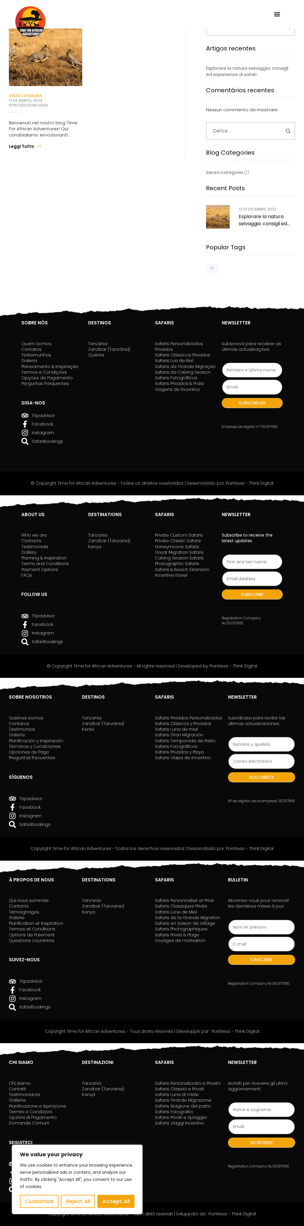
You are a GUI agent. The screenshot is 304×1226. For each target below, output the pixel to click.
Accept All (116, 1201)
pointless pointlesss (28, 105)
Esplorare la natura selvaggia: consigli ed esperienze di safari (247, 71)
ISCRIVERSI (262, 1142)
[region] (77, 1179)
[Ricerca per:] (250, 131)
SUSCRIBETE (261, 777)
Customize (39, 1201)
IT (212, 269)
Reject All (78, 1201)
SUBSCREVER (252, 403)
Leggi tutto (21, 146)
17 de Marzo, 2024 (25, 100)
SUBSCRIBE (252, 594)
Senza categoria (25, 95)
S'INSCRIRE (262, 960)
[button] (277, 14)
